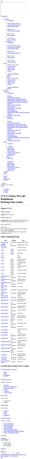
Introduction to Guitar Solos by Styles (17, 100)
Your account (4, 395)
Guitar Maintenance (12, 111)
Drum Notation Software (10, 429)
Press (5, 412)
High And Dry (5, 300)
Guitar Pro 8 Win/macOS (14, 25)
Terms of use (14, 454)
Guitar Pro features (6, 418)
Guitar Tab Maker (8, 423)
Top (2, 457)
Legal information (5, 454)
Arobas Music (4, 405)
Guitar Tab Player (8, 425)
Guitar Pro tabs (8, 392)
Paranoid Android (5, 341)
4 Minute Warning (3, 244)
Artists (5, 90)
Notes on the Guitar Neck (14, 105)
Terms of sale (22, 454)
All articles (10, 143)
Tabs (5, 63)
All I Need (3, 247)
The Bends (4, 354)
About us (6, 411)
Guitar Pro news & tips (13, 152)
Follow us (3, 448)
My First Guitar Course (13, 97)
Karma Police (4, 303)
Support (6, 171)
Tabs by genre (11, 69)
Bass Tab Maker (8, 426)
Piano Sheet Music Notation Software (14, 431)
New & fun (10, 155)
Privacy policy (5, 456)
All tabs (9, 71)
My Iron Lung (4, 316)
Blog (5, 142)
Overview (6, 189)
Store (5, 173)
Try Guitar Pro (4, 369)
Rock (6, 217)
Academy (6, 91)
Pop (10, 217)
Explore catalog (11, 66)
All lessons (10, 93)
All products (10, 20)
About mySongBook (12, 73)
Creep (2, 250)
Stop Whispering (5, 351)
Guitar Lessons (11, 154)
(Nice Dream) (4, 242)
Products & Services (6, 379)
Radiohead (7, 212)
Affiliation (6, 415)
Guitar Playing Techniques (14, 108)
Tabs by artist (10, 68)
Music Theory (11, 149)
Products (6, 19)
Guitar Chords (11, 106)
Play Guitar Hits (11, 39)
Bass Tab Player (8, 428)
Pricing (9, 75)
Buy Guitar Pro (13, 369)
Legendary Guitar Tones (13, 115)
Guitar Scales (10, 109)
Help (5, 414)
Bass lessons (10, 148)
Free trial (6, 385)
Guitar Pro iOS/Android (13, 30)
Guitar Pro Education (12, 26)
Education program (9, 388)
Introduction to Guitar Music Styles (16, 99)
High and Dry (4, 295)
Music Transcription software (11, 432)
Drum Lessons (11, 151)
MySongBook (11, 35)
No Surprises (4, 323)
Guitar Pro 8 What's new (10, 386)
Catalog (6, 190)
